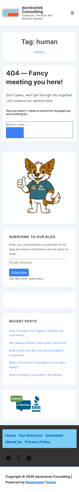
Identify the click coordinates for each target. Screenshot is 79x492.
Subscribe (19, 273)
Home (10, 435)
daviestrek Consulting (32, 9)
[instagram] (29, 458)
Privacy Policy (37, 442)
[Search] (15, 132)
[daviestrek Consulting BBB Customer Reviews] (26, 411)
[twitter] (19, 458)
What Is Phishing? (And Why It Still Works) (35, 374)
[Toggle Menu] (72, 13)
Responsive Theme (40, 482)
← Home (31, 110)
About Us (13, 442)
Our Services (30, 435)
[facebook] (9, 458)
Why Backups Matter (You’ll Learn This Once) (37, 342)
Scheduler (54, 435)
